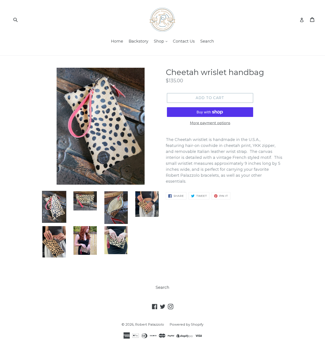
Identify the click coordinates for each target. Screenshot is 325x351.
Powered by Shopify (186, 324)
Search (207, 41)
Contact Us (184, 41)
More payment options (210, 123)
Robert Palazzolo (149, 324)
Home (117, 41)
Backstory (138, 41)
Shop (159, 41)
